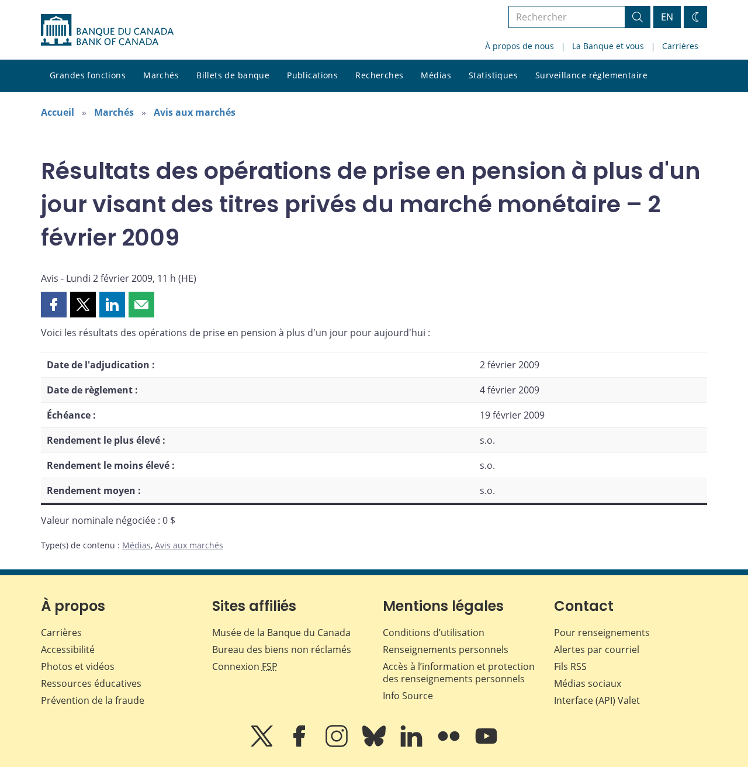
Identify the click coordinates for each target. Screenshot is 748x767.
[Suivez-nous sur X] (263, 744)
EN (667, 17)
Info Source (408, 695)
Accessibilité (68, 649)
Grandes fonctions (88, 75)
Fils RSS (570, 666)
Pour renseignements (602, 632)
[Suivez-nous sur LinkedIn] (412, 744)
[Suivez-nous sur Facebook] (300, 744)
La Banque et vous (608, 45)
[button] (54, 304)
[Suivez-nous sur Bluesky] (375, 744)
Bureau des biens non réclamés (281, 649)
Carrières (680, 45)
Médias (436, 75)
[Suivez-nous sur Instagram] (337, 744)
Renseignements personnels (445, 649)
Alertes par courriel (596, 649)
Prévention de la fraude (92, 700)
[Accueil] (107, 30)
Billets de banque (232, 75)
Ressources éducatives (91, 683)
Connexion (245, 666)
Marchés (161, 75)
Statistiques (493, 75)
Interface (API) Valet (597, 700)
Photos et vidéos (78, 666)
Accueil (57, 112)
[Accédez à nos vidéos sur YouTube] (486, 744)
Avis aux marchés (195, 112)
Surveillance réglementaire (591, 75)
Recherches (379, 75)
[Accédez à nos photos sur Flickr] (450, 744)
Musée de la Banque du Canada (281, 632)
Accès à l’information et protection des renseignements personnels (459, 672)
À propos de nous (519, 45)
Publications (312, 75)
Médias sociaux (587, 683)
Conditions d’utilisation (433, 632)
